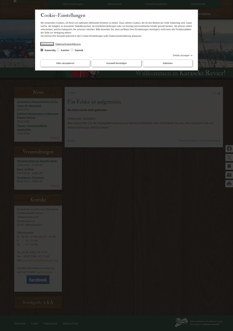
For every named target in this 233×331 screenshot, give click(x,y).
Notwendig (50, 50)
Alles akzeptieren (65, 63)
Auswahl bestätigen (116, 63)
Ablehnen (168, 63)
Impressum (47, 44)
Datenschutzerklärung (68, 44)
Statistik (78, 50)
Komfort (65, 50)
